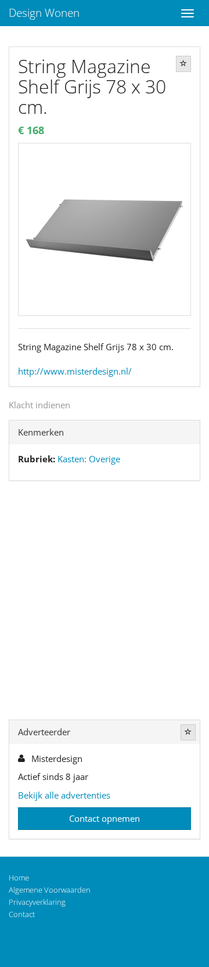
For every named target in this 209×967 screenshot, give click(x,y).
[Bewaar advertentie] (183, 64)
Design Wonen (44, 12)
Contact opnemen (104, 818)
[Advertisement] (104, 602)
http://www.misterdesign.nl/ (75, 371)
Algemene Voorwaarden (50, 890)
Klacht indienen (39, 405)
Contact (22, 914)
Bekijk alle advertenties (64, 795)
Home (19, 877)
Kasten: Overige (88, 459)
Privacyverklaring (37, 902)
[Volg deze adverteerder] (188, 732)
